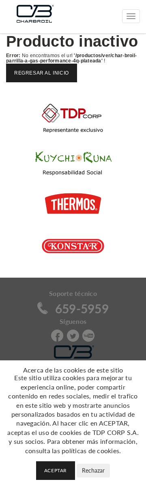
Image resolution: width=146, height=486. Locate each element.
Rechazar (93, 470)
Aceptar (55, 470)
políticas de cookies (90, 450)
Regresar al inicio (41, 73)
